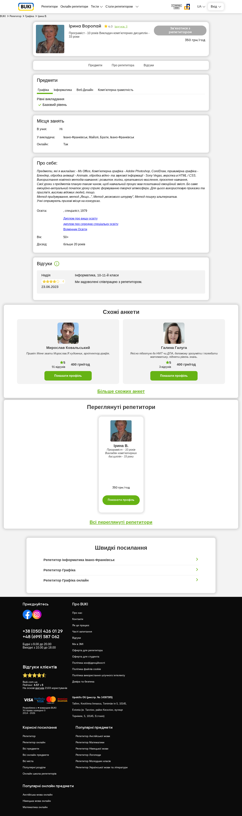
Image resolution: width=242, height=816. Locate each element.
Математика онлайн (35, 807)
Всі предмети (31, 748)
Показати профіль (68, 375)
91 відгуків (58, 366)
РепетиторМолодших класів (93, 761)
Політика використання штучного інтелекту (98, 675)
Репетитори (49, 6)
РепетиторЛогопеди (88, 754)
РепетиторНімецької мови (92, 748)
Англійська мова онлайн (38, 794)
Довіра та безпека (83, 681)
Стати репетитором (119, 6)
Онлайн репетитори (74, 6)
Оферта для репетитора (87, 650)
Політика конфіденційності (88, 662)
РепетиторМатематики (90, 742)
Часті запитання (82, 631)
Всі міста (28, 761)
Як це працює (80, 625)
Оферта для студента (85, 656)
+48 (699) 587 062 (41, 637)
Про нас (77, 612)
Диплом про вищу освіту (80, 218)
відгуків (39, 687)
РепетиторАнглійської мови (93, 736)
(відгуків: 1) (121, 26)
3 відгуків (165, 366)
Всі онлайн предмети (36, 754)
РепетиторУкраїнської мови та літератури (102, 767)
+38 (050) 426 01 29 (43, 631)
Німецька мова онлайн (37, 800)
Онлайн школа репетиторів (39, 773)
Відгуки (76, 637)
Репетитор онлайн (34, 742)
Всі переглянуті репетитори (121, 522)
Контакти (77, 619)
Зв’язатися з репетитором (180, 30)
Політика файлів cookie (86, 669)
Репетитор (29, 736)
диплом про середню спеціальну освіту (90, 224)
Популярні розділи (34, 767)
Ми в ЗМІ (77, 644)
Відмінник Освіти (75, 229)
